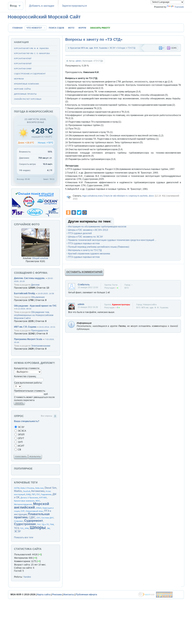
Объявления (38, 297)
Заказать (19, 403)
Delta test (39, 488)
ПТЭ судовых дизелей (80, 233)
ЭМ (48, 528)
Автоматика (37, 491)
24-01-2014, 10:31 (47, 327)
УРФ (27, 528)
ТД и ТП (45, 524)
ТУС (22, 528)
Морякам (19, 79)
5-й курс (121, 48)
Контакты (69, 594)
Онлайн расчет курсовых (27, 99)
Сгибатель (84, 284)
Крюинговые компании (26, 84)
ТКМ (52, 524)
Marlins (18, 491)
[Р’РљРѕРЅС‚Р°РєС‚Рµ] (73, 212)
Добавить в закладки (41, 5)
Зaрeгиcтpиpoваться (74, 5)
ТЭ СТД (131, 48)
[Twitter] (79, 212)
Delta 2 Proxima (27, 488)
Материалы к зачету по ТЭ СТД (85, 250)
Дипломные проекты (25, 94)
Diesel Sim (50, 487)
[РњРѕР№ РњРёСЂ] (84, 212)
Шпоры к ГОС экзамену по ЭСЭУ (85, 236)
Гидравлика (46, 494)
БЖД (28, 494)
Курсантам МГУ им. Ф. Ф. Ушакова (31, 48)
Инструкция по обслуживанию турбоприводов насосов (97, 226)
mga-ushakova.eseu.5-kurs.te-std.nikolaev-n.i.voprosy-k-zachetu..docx (118, 195)
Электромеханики (40, 345)
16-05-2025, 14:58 (46, 293)
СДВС (32, 517)
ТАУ (38, 524)
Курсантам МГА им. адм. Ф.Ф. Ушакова (88, 48)
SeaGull (26, 491)
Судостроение (25, 524)
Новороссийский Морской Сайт (44, 16)
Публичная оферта (86, 594)
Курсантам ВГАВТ (23, 64)
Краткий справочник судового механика (89, 253)
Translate (179, 7)
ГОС (38, 494)
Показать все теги (23, 537)
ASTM (16, 488)
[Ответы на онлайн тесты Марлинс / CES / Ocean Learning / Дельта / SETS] (35, 216)
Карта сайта (43, 594)
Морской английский (31, 505)
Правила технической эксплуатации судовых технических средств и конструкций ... (112, 240)
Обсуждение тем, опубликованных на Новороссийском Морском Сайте (33, 315)
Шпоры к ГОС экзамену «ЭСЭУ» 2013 (88, 230)
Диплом (35, 284)
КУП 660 (43, 498)
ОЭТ (23, 511)
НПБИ (38, 508)
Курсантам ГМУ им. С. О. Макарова (32, 53)
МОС (38, 501)
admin (78, 61)
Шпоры (38, 527)
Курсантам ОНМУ (23, 69)
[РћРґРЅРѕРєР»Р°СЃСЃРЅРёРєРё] (68, 212)
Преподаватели (39, 330)
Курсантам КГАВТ (23, 58)
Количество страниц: (25, 376)
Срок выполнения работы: (28, 382)
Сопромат (18, 521)
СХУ (38, 518)
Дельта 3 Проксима (29, 498)
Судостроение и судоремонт (30, 74)
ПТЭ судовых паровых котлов (84, 243)
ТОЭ (16, 528)
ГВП (33, 494)
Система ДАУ (47, 518)
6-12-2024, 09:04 (23, 309)
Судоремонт (33, 520)
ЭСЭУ (112, 48)
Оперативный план (34, 511)
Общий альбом (40, 258)
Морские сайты (22, 89)
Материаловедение (23, 504)
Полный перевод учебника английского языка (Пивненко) (98, 247)
